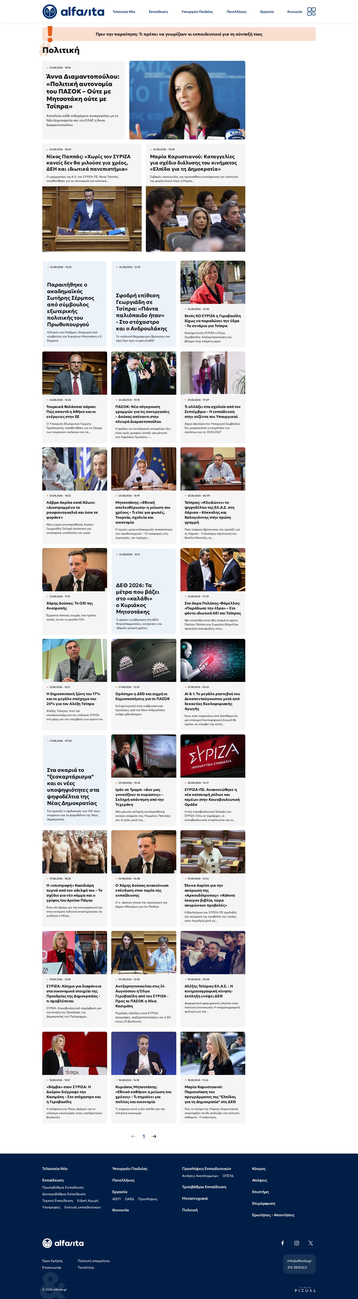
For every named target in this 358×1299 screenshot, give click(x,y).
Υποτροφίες (51, 1207)
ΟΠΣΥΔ (228, 1176)
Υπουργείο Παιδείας (197, 12)
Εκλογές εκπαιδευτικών (82, 1207)
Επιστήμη (260, 1191)
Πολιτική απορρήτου (94, 1261)
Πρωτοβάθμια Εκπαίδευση (62, 1187)
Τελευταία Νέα (124, 12)
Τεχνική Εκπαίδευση (57, 1200)
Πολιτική (190, 1210)
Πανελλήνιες (237, 12)
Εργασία (267, 12)
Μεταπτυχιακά (195, 1198)
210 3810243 (297, 1267)
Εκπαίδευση (158, 12)
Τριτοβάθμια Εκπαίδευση (204, 1186)
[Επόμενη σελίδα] (154, 1136)
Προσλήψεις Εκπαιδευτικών (206, 1168)
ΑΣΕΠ (116, 1199)
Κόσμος (259, 1168)
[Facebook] (282, 1243)
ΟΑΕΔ (129, 1199)
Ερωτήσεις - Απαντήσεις (273, 1215)
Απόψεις (259, 1180)
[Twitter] (311, 1243)
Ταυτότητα (86, 1267)
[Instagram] (296, 1243)
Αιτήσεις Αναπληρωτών (200, 1176)
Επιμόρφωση (263, 1203)
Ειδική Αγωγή (87, 1200)
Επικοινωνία (51, 1267)
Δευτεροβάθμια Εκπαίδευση (64, 1194)
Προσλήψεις (147, 1199)
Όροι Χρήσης (52, 1261)
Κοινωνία (294, 12)
